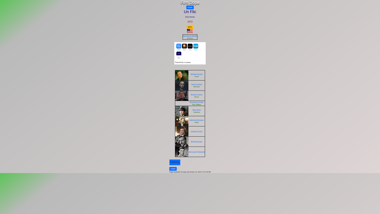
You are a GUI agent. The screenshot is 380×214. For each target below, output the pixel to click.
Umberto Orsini (196, 131)
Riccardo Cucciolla (196, 102)
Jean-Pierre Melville (190, 36)
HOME (190, 7)
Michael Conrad (196, 74)
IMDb (190, 27)
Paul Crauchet (196, 84)
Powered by (179, 62)
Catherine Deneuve (196, 120)
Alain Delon (196, 110)
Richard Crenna (196, 94)
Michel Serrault (196, 141)
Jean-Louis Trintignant (196, 152)
